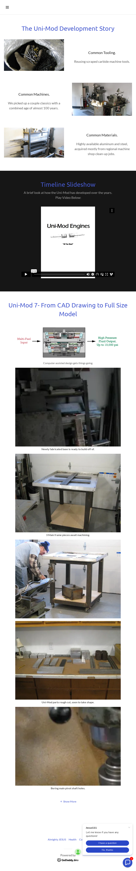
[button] (18, 7)
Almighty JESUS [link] (57, 839)
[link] (68, 859)
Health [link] (72, 839)
